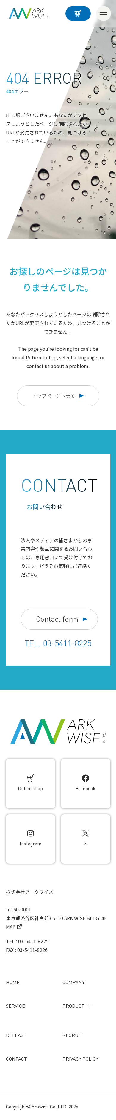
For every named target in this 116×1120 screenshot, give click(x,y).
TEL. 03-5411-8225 (58, 643)
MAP (10, 926)
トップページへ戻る (53, 395)
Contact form (57, 619)
